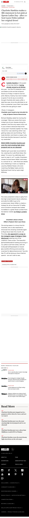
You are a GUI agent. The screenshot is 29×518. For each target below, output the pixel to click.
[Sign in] (24, 2)
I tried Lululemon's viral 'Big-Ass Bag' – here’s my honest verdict (17, 388)
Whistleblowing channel (9, 491)
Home (3, 5)
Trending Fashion (8, 7)
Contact (3, 464)
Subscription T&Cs (20, 460)
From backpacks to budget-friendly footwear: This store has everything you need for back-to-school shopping (17, 379)
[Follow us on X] (17, 470)
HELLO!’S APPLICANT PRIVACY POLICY (11, 507)
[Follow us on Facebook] (11, 470)
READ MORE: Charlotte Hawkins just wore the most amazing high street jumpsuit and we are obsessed (13, 145)
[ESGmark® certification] (12, 449)
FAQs (16, 457)
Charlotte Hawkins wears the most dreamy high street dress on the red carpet (14, 438)
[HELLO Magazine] (6, 2)
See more (4, 367)
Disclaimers (4, 482)
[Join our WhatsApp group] (4, 478)
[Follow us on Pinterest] (17, 474)
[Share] (26, 73)
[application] (14, 185)
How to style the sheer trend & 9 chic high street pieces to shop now (17, 372)
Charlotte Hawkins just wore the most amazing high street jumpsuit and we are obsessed (13, 423)
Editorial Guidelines (7, 503)
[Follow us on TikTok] (24, 470)
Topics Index (19, 464)
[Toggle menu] (2, 1)
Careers (3, 511)
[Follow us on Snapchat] (11, 474)
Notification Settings (18, 495)
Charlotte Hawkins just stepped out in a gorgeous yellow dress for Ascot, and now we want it (13, 414)
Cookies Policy (14, 482)
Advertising (4, 460)
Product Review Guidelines (16, 511)
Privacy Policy (5, 495)
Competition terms (6, 499)
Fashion (10, 5)
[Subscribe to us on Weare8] (24, 474)
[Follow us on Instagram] (4, 470)
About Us (4, 457)
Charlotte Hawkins (12, 83)
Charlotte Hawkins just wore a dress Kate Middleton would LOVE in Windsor (13, 431)
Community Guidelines (8, 487)
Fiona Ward (8, 67)
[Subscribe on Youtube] (4, 474)
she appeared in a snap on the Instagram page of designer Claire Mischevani (13, 236)
